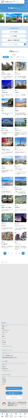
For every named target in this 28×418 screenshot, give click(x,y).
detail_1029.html (20, 221)
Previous (3, 18)
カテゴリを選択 (13, 32)
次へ (23, 253)
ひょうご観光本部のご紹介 (7, 355)
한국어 (3, 384)
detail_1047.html (7, 70)
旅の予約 (4, 342)
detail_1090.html (20, 107)
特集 (3, 328)
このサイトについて (6, 353)
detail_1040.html (7, 107)
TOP (2, 262)
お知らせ (4, 366)
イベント (4, 338)
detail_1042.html (7, 203)
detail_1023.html (7, 221)
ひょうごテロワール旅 (16, 2)
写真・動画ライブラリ (14, 393)
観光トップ (4, 326)
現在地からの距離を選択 (14, 40)
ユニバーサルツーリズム (7, 346)
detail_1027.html (7, 88)
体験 (3, 336)
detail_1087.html (20, 70)
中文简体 (4, 382)
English (3, 378)
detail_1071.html (20, 203)
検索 (25, 44)
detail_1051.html (20, 88)
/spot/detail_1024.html (14, 18)
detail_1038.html (7, 241)
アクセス (4, 344)
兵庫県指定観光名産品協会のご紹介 (9, 357)
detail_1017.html (20, 185)
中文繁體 (4, 380)
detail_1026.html (7, 127)
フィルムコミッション (6, 370)
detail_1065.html (7, 165)
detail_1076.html (20, 127)
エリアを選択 (13, 36)
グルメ (3, 340)
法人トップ (4, 364)
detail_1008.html (20, 145)
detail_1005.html (20, 165)
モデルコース (5, 332)
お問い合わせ (14, 397)
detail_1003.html (7, 185)
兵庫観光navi (6, 2)
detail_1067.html (20, 241)
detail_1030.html (7, 145)
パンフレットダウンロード (14, 388)
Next (25, 18)
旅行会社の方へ (5, 368)
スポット (4, 334)
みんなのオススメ (6, 330)
